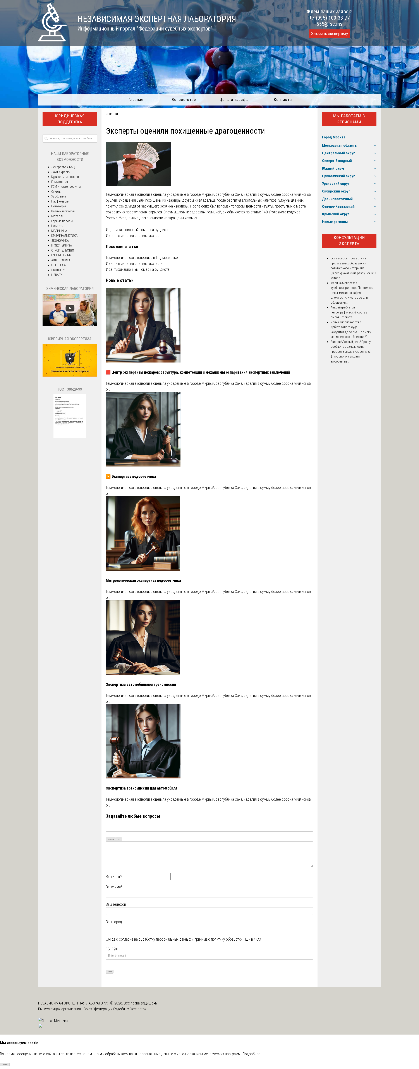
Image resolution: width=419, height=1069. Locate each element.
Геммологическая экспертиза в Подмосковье (142, 257)
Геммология (59, 182)
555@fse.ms (329, 24)
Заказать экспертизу (329, 33)
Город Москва (333, 137)
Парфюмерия (60, 201)
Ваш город (114, 921)
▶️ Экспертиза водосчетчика (131, 476)
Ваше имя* (114, 887)
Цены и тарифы (234, 99)
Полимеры (58, 206)
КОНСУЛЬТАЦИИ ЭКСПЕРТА (349, 240)
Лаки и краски (60, 172)
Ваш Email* (114, 876)
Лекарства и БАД (63, 167)
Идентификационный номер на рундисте (137, 229)
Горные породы (62, 221)
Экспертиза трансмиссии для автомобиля (141, 788)
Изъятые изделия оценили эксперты (134, 235)
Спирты (56, 192)
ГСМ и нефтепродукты (66, 187)
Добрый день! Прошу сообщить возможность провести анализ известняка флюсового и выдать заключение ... (351, 351)
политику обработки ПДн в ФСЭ (236, 939)
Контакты (283, 99)
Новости (112, 114)
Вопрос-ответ (185, 99)
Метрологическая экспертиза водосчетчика (143, 580)
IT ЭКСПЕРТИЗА (61, 245)
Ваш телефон (116, 904)
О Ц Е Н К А (58, 265)
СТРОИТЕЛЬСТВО (62, 250)
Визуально (111, 839)
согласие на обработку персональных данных (155, 939)
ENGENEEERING (61, 255)
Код (119, 839)
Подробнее (251, 1054)
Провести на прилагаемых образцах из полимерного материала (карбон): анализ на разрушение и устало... (353, 268)
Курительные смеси (65, 177)
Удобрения (58, 196)
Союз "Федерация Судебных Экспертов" (116, 1009)
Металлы (57, 216)
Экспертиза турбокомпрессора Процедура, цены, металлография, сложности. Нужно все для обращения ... (352, 293)
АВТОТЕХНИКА (60, 260)
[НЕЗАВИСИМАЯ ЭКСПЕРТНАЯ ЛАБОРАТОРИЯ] (52, 40)
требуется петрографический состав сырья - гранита (349, 312)
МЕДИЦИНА (59, 231)
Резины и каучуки (63, 211)
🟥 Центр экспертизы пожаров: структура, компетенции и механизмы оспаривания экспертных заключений (198, 372)
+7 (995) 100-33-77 (329, 18)
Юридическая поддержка (70, 119)
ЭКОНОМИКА (60, 241)
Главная (135, 99)
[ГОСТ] (69, 437)
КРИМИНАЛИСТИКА (64, 236)
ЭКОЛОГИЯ (58, 270)
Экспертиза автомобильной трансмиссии (141, 684)
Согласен (5, 1065)
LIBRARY (56, 275)
